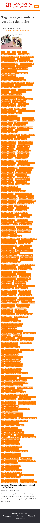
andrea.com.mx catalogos (25, 99)
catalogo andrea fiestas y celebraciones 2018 (14, 373)
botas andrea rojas (7, 210)
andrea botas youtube (8, 66)
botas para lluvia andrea (8, 300)
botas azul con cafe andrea (9, 224)
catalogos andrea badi (26, 479)
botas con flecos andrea (8, 229)
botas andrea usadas (8, 217)
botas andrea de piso (22, 149)
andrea (18, 491)
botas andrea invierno (8, 170)
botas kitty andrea (7, 283)
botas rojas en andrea (23, 304)
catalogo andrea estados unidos (11, 371)
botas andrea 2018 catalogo (26, 111)
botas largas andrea (20, 283)
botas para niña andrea (24, 300)
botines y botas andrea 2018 (10, 342)
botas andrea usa (26, 215)
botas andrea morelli (23, 177)
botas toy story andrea (8, 314)
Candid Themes (20, 518)
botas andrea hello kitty (8, 165)
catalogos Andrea (15, 437)
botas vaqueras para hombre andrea (12, 331)
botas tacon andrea (20, 309)
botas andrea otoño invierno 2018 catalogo (14, 191)
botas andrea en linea (25, 151)
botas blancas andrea (8, 226)
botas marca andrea (21, 288)
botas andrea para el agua (26, 196)
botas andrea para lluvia (26, 198)
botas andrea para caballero (23, 193)
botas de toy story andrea (27, 264)
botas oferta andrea (24, 293)
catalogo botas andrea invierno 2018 (12, 413)
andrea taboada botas (24, 89)
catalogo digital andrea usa (9, 427)
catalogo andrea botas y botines (11, 361)
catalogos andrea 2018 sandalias (11, 456)
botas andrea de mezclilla (25, 144)
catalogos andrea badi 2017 (9, 482)
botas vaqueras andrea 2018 (10, 319)
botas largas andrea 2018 (9, 286)
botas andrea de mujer (8, 146)
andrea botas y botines (26, 61)
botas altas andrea (23, 104)
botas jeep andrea (7, 281)
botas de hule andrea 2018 (9, 245)
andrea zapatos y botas (8, 99)
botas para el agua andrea (9, 297)
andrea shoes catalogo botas (24, 85)
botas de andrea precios (9, 241)
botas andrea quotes (8, 208)
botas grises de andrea (8, 278)
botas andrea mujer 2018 (22, 179)
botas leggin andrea (7, 288)
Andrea (25, 52)
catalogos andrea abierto (9, 460)
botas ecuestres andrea (25, 269)
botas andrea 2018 (20, 108)
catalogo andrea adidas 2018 (10, 349)
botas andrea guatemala (9, 163)
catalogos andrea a (26, 458)
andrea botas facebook (27, 56)
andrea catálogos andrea (24, 66)
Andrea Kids (30, 82)
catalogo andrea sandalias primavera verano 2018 (16, 409)
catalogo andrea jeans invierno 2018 (12, 390)
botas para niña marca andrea (10, 302)
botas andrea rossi (7, 212)
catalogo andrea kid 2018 (9, 399)
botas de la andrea (7, 248)
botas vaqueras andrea (21, 316)
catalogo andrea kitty (24, 399)
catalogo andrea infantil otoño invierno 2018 (14, 380)
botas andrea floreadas (8, 156)
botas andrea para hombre (9, 198)
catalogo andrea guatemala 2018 (11, 375)
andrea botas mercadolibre (9, 61)
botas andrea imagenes (26, 167)
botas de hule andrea (25, 243)
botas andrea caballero (8, 127)
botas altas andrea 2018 (8, 106)
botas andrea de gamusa (26, 141)
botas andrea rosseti (21, 210)
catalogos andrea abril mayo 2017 (11, 465)
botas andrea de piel (8, 149)
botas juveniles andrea (21, 281)
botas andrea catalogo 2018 (10, 132)
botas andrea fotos (7, 158)
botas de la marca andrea (22, 248)
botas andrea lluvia (7, 174)
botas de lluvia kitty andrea (9, 255)
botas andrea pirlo (7, 205)
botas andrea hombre (23, 165)
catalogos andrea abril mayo (10, 463)
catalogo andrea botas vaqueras (11, 359)
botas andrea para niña (8, 203)
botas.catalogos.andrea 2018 (10, 340)
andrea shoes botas (7, 85)
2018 (13, 52)
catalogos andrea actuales (9, 475)
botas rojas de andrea (8, 304)
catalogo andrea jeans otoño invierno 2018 (13, 392)
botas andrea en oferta (8, 153)
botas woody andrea (29, 333)
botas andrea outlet (7, 193)
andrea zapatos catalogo (18, 92)
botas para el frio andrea (26, 297)
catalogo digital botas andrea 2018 (11, 430)
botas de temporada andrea (10, 264)
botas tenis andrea (7, 312)
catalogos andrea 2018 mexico (10, 449)
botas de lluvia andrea (8, 250)
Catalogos (5, 437)
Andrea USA (5, 92)
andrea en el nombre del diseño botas (12, 78)
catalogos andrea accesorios (10, 468)
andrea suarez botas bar (9, 89)
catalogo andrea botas (27, 349)
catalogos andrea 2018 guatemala (11, 446)
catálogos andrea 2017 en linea (10, 439)
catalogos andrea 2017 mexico (10, 442)
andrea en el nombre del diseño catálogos (13, 80)
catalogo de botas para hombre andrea (13, 425)
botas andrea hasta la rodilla (26, 163)
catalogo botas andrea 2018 (10, 411)
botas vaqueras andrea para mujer (11, 326)
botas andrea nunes (7, 184)
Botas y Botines (17, 335)
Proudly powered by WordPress (14, 516)
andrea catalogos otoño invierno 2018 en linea (14, 73)
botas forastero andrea (24, 274)
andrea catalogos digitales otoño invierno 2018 (15, 68)
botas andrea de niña (23, 146)
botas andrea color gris (28, 134)
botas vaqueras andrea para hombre (12, 323)
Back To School (6, 101)
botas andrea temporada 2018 (10, 215)
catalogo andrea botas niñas (10, 354)
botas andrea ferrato (23, 153)
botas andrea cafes (7, 130)
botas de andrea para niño (29, 238)
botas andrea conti (7, 139)
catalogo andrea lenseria (9, 404)
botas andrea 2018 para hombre (11, 118)
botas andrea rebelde (22, 208)
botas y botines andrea (8, 338)
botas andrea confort (23, 137)
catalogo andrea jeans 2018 (25, 387)
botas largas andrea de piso (27, 286)
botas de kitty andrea (25, 245)
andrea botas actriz (23, 54)
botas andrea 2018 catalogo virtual (11, 113)
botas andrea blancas (21, 122)
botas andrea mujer (7, 179)
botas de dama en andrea (25, 241)
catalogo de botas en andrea (10, 423)
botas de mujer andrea (25, 255)
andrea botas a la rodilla (9, 54)
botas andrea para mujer (9, 200)
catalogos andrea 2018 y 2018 (10, 458)
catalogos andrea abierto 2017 (27, 460)
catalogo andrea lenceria (9, 401)
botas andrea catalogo (21, 130)
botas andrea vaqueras (23, 217)
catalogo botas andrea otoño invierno (12, 416)
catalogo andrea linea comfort (27, 404)
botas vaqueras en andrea (9, 328)
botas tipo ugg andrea (21, 312)
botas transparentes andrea (25, 314)
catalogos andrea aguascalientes (11, 477)
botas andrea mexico (21, 174)
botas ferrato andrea (19, 271)
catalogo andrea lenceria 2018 (26, 401)
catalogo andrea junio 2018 (9, 397)
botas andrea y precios (8, 219)
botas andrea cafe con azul (25, 127)
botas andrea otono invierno (10, 186)
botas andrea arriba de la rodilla (11, 120)
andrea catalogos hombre (9, 70)
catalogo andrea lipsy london (10, 406)
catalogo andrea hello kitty (9, 378)
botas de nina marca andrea (10, 260)
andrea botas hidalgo (23, 59)
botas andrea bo (6, 125)
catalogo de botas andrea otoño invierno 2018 (14, 420)
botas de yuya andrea (24, 267)
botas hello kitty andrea (24, 278)
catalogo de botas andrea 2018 (27, 418)
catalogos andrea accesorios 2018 (11, 472)
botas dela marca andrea (9, 269)
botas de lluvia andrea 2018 (24, 250)
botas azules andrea (25, 224)
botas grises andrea (24, 276)
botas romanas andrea (8, 307)
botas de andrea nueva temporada (11, 236)
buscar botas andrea (26, 342)
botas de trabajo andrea (9, 267)
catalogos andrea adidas (26, 475)
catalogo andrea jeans (8, 387)
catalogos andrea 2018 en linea (10, 444)
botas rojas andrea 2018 (28, 302)
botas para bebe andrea (25, 295)
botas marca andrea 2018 (9, 290)
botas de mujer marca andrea (10, 257)
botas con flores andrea (24, 229)
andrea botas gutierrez (8, 59)
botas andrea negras (8, 182)
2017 (3, 52)
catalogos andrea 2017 (29, 437)
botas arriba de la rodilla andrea (24, 222)
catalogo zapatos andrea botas (25, 434)
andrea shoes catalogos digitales (11, 87)
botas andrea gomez (8, 160)
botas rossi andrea (7, 309)
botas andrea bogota (20, 125)
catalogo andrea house (25, 378)
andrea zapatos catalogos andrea (11, 94)
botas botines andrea (23, 226)
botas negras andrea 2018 (9, 293)
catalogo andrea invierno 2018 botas (12, 385)
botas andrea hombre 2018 (9, 167)
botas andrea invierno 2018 (24, 170)
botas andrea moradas (8, 177)
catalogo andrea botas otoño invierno (12, 356)
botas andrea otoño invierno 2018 (11, 189)
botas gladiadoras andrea (9, 276)
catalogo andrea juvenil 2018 (27, 397)
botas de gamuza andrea (9, 243)
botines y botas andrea (27, 340)
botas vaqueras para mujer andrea (11, 333)
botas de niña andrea (27, 257)
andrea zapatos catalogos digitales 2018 (13, 96)
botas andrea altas (27, 118)
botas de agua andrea (24, 231)
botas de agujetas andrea (9, 234)
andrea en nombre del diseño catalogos (13, 82)
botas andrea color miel (8, 137)
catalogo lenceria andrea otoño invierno (13, 432)
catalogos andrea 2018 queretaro (11, 453)
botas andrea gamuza (21, 158)
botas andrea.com (7, 222)
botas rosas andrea (22, 307)
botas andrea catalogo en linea (10, 134)
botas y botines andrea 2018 (25, 338)
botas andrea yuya (22, 219)
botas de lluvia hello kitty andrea (11, 252)
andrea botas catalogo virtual (10, 56)
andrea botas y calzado (26, 63)
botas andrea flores (23, 156)
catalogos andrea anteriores (10, 479)
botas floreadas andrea (8, 274)
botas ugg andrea (7, 316)
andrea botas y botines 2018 (10, 63)
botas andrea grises (22, 160)
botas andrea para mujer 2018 (26, 200)
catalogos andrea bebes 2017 (28, 482)
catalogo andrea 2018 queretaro (11, 347)
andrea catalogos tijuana (9, 75)
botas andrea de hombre (9, 144)
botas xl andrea (6, 335)
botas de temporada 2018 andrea (11, 262)
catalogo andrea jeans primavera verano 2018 (14, 394)
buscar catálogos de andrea (10, 345)
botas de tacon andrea (26, 260)
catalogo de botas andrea (9, 418)
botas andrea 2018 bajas (9, 111)
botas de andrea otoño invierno (10, 238)
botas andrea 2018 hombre (9, 115)
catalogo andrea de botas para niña (12, 366)
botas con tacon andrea (8, 231)
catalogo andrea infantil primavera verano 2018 (15, 382)
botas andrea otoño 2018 (23, 184)
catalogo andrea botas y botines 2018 (12, 364)
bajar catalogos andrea (19, 101)
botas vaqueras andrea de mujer (11, 321)
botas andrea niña (21, 182)
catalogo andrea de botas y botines (12, 368)
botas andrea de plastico (9, 151)
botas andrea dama (20, 139)
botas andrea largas (7, 172)
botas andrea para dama (9, 196)
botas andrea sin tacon (21, 212)
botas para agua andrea (9, 295)
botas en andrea (6, 271)
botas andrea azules (28, 120)
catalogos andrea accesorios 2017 (11, 470)
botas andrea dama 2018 (9, 141)
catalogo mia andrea (7, 434)
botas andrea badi (7, 122)
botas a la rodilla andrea (9, 104)
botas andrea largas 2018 (23, 172)
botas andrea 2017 (7, 108)
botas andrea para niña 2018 (25, 203)
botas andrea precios (21, 205)
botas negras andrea (24, 290)
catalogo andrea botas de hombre (11, 352)
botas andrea (22, 106)
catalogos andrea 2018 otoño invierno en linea (14, 451)
